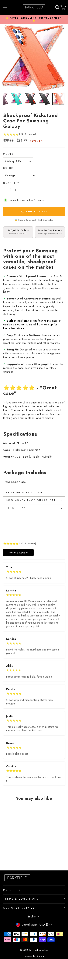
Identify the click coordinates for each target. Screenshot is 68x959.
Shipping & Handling (24, 492)
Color (8, 168)
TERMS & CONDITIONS (21, 898)
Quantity (11, 183)
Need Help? (15, 508)
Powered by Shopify (34, 956)
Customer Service (19, 907)
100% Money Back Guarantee (31, 500)
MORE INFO (12, 890)
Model (8, 153)
